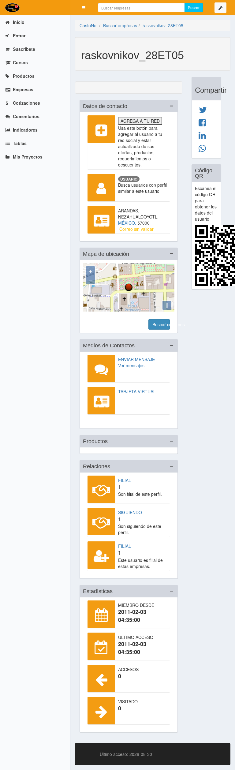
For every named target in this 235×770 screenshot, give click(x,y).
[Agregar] (101, 129)
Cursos (20, 62)
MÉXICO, (127, 223)
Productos (23, 76)
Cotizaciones (26, 103)
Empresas (22, 89)
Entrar (18, 35)
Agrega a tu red (140, 121)
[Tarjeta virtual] (101, 400)
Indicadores (25, 130)
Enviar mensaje (136, 359)
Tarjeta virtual (137, 391)
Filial (124, 480)
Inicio (18, 22)
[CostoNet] (35, 7)
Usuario (128, 179)
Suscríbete (23, 49)
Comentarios (25, 116)
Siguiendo (130, 512)
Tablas (19, 143)
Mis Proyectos (27, 157)
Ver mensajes (131, 365)
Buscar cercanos (161, 324)
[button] (83, 7)
